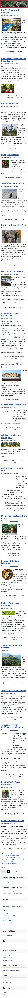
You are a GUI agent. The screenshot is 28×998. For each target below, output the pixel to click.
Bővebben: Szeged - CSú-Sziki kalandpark (14, 596)
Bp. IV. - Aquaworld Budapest (10, 11)
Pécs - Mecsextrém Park (12, 820)
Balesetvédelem (7, 910)
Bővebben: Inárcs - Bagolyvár (12, 149)
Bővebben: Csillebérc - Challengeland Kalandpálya (14, 97)
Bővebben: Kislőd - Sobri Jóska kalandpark (14, 639)
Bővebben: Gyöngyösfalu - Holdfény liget (16, 509)
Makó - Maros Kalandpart (11, 855)
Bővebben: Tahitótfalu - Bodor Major (14, 219)
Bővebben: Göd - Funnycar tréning (13, 307)
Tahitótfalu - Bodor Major (12, 183)
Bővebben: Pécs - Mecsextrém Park (14, 848)
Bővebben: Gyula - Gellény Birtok (13, 399)
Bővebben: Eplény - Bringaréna (12, 177)
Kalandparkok (7, 925)
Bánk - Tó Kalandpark (10, 861)
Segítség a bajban (8, 913)
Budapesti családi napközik (11, 970)
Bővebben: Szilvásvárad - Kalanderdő (14, 428)
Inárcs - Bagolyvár (9, 103)
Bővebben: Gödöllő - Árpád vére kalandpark (14, 461)
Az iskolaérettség (8, 935)
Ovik (4, 945)
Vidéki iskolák (7, 980)
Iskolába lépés (7, 918)
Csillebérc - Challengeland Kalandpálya (13, 59)
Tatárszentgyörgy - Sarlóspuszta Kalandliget (13, 726)
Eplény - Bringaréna (10, 154)
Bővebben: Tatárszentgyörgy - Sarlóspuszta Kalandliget (14, 775)
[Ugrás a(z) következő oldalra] (13, 871)
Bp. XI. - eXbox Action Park (13, 225)
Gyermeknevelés (7, 923)
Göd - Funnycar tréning (12, 271)
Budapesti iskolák (8, 982)
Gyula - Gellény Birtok (11, 364)
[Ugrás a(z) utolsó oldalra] (16, 871)
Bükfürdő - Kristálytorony (11, 863)
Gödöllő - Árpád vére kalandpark (11, 436)
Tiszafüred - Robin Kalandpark (13, 857)
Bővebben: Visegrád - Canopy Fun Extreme (14, 684)
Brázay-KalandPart (15, 323)
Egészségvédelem (8, 920)
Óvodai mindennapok (9, 915)
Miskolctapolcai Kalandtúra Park (14, 517)
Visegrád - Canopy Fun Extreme (11, 646)
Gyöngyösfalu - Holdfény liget (12, 469)
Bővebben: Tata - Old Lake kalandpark (14, 718)
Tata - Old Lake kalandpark (13, 690)
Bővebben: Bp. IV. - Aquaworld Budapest (14, 52)
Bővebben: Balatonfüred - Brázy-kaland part (14, 357)
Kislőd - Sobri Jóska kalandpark (10, 604)
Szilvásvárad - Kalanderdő (13, 405)
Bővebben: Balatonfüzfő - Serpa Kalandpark (14, 814)
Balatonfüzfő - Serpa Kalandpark (10, 783)
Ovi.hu (4, 903)
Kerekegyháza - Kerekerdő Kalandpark (15, 859)
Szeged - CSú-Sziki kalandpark (10, 562)
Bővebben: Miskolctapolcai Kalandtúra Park (14, 554)
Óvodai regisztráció (8, 882)
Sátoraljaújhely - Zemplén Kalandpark (15, 854)
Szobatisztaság (7, 960)
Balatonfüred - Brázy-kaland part (11, 314)
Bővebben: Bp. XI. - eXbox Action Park (14, 264)
